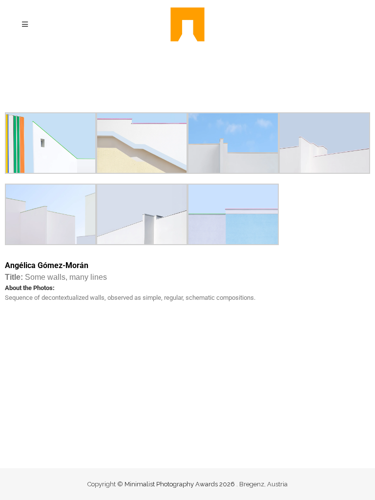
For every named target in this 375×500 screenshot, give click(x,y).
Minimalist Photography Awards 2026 (180, 484)
